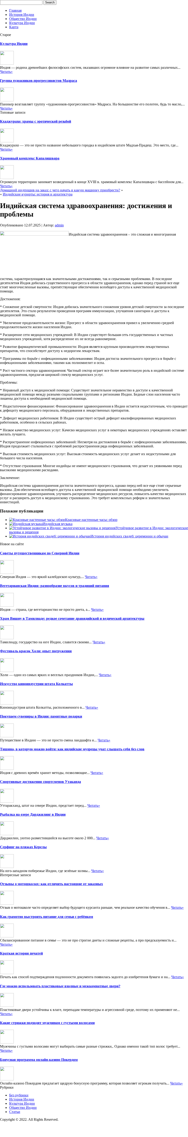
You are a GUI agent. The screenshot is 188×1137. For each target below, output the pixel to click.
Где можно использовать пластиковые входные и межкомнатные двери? (60, 986)
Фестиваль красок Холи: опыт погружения (36, 651)
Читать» (6, 72)
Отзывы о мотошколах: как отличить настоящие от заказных (51, 884)
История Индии (21, 15)
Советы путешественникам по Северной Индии (39, 553)
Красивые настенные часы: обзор (91, 520)
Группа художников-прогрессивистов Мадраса (38, 81)
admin (59, 225)
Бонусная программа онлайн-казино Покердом (39, 1060)
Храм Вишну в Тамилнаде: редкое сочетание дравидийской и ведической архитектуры (72, 618)
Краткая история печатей (21, 953)
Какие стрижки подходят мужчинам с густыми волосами (47, 1023)
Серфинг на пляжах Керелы (23, 847)
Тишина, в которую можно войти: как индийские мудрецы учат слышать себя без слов (72, 749)
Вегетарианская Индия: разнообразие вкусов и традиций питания (54, 586)
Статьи (14, 1112)
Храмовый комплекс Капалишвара (29, 158)
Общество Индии (23, 19)
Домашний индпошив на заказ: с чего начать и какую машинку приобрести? (60, 190)
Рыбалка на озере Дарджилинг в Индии (33, 814)
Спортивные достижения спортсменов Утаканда (40, 782)
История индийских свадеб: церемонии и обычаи (129, 536)
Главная (15, 10)
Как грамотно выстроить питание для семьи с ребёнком (46, 917)
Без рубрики (18, 1095)
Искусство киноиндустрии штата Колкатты (36, 684)
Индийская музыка (57, 524)
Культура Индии (22, 23)
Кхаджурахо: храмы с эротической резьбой (35, 121)
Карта (13, 27)
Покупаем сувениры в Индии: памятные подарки (41, 716)
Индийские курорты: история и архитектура (37, 194)
